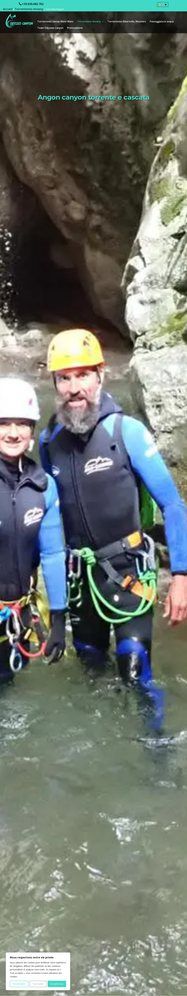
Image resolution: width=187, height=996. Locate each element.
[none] (162, 4)
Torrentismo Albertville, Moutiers (127, 21)
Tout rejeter (38, 983)
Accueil (7, 9)
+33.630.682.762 (33, 4)
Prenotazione (75, 28)
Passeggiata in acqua (162, 21)
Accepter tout (57, 983)
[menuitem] (162, 4)
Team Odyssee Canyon (50, 28)
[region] (38, 971)
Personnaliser (19, 983)
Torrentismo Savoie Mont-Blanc (55, 21)
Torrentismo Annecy (29, 9)
